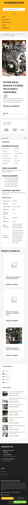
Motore (13, 34)
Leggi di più (3, 489)
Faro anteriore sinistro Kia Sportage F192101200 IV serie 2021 (16, 392)
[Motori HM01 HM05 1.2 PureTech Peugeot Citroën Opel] (5, 415)
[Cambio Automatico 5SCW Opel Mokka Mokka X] (5, 430)
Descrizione (4, 138)
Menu (14, 13)
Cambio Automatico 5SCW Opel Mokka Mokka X (17, 426)
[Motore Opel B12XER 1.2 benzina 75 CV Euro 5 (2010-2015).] (5, 436)
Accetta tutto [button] (7, 498)
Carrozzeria (7, 379)
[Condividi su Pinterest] (17, 114)
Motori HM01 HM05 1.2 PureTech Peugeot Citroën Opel (16, 412)
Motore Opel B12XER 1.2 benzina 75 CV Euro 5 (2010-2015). (17, 433)
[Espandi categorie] (25, 373)
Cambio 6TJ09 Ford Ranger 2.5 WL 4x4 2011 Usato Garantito (17, 399)
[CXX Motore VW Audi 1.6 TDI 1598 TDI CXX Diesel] (5, 422)
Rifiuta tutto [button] (20, 498)
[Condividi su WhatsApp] (12, 114)
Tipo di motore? (6, 19)
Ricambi (6, 371)
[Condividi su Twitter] (15, 114)
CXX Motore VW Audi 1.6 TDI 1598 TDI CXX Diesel (17, 418)
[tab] (14, 138)
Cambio (6, 382)
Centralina (7, 376)
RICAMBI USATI (5, 28)
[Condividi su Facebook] (10, 114)
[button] (24, 42)
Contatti (4, 25)
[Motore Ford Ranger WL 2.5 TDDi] (5, 409)
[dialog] (14, 492)
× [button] (26, 480)
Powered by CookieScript (14, 503)
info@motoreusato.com (9, 459)
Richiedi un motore (6, 22)
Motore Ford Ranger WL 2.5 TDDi (16, 404)
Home (3, 16)
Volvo (8, 124)
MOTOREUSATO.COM (14, 2)
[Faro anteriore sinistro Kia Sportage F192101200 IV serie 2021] (5, 396)
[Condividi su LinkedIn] (20, 114)
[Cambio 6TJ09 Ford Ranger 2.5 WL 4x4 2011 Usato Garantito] (5, 402)
